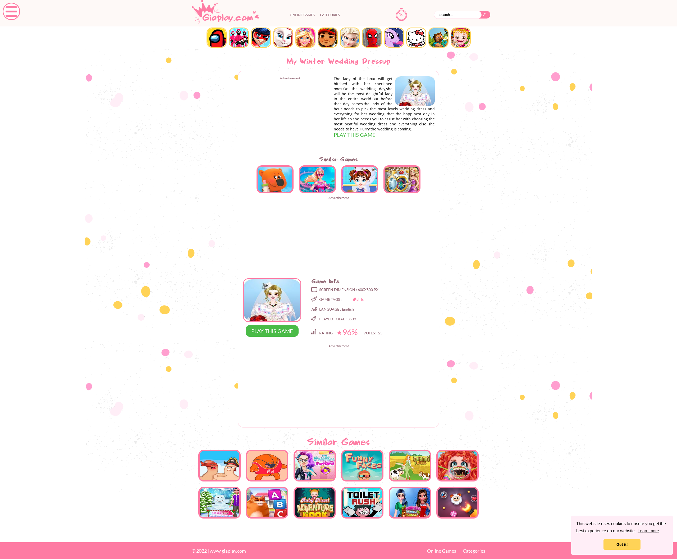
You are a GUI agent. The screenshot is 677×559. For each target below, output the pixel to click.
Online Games (441, 551)
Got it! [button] (622, 544)
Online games (302, 14)
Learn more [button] (648, 531)
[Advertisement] (286, 117)
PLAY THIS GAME (355, 134)
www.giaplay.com (228, 551)
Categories (330, 14)
